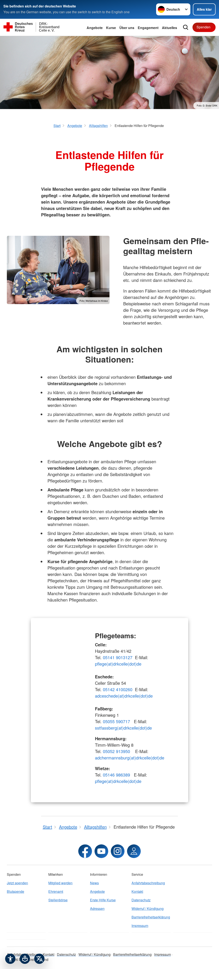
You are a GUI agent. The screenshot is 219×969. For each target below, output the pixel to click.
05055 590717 (116, 721)
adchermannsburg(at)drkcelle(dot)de (129, 758)
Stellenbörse (58, 900)
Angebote (95, 27)
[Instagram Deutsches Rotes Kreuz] (117, 851)
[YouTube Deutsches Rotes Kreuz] (101, 851)
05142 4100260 (117, 689)
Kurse (111, 27)
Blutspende (15, 891)
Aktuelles (169, 27)
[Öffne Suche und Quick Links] (185, 27)
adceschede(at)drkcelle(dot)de (124, 696)
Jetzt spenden (17, 882)
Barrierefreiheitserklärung (151, 917)
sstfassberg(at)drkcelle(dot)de (123, 728)
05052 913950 (117, 751)
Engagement (148, 27)
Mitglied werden (60, 882)
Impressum (140, 925)
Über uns (126, 27)
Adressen (97, 908)
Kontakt (137, 891)
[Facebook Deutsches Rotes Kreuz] (85, 851)
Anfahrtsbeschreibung (148, 882)
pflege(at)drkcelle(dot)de (118, 664)
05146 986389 (116, 775)
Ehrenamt (55, 891)
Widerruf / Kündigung (148, 908)
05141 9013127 (117, 657)
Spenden (203, 27)
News (94, 882)
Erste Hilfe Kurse (103, 900)
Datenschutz (141, 900)
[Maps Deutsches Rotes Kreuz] (134, 851)
